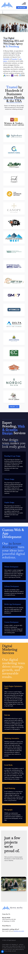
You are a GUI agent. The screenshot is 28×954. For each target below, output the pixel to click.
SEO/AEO (6, 59)
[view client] (14, 121)
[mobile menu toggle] (24, 3)
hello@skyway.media (19, 931)
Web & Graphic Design (13, 429)
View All (12, 406)
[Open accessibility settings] (2, 951)
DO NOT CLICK (21, 7)
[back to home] (7, 5)
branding (14, 59)
